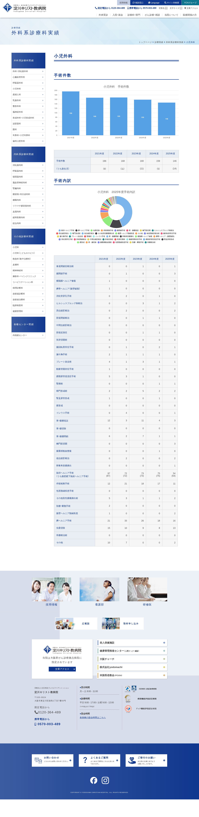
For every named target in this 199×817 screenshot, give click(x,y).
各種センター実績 (24, 324)
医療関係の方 (190, 15)
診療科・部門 (134, 15)
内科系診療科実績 (24, 154)
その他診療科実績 (24, 236)
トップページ (145, 42)
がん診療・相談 (152, 15)
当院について (171, 15)
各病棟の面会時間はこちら (93, 717)
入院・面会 (117, 15)
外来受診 (103, 15)
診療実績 (159, 42)
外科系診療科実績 (175, 42)
